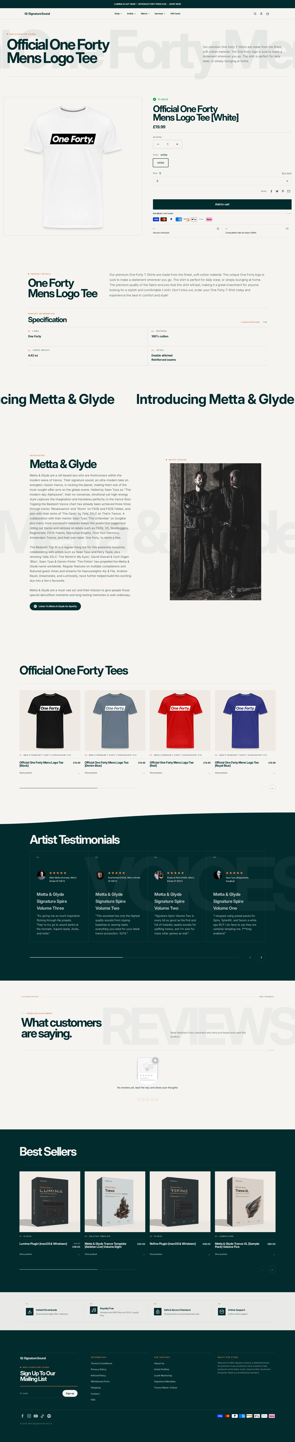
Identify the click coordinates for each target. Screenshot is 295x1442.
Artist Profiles (161, 1369)
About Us (159, 1363)
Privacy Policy (99, 1369)
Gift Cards (175, 13)
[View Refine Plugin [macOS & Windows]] (180, 1214)
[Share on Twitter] (277, 191)
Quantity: (157, 137)
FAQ (93, 1399)
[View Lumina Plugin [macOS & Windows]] (49, 1214)
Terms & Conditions (101, 1363)
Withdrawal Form (100, 1381)
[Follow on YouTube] (35, 1416)
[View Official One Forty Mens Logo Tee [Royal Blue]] (245, 732)
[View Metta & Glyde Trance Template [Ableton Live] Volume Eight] (115, 1214)
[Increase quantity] (177, 144)
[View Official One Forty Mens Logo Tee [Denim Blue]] (115, 732)
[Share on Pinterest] (283, 191)
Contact (95, 1393)
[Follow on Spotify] (49, 1416)
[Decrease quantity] (158, 144)
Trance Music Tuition (165, 1387)
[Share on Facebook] (271, 191)
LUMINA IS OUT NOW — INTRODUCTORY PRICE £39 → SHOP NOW (147, 4)
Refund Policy (98, 1375)
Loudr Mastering (163, 1375)
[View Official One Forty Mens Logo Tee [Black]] (49, 732)
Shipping (96, 1387)
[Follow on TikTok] (42, 1416)
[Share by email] (289, 191)
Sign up (70, 1393)
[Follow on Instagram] (29, 1416)
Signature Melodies (164, 1381)
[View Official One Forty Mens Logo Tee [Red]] (180, 732)
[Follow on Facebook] (22, 1416)
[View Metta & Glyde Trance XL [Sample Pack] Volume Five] (245, 1214)
